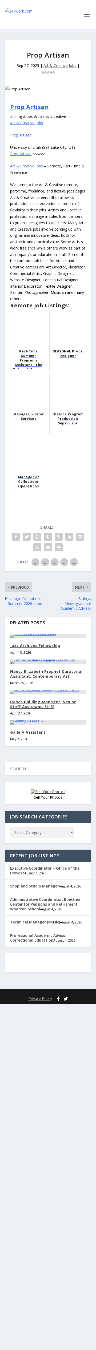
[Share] (16, 536)
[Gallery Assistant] (48, 722)
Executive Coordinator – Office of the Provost (44, 870)
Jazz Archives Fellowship (35, 645)
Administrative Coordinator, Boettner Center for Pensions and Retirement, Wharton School (45, 904)
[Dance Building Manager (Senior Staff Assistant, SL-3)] (48, 692)
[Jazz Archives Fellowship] (48, 636)
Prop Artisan (29, 107)
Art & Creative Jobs (59, 65)
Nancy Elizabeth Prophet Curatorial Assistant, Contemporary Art (46, 674)
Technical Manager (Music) (35, 922)
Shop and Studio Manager (34, 886)
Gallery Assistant (28, 732)
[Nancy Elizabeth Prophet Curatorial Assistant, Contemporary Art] (48, 662)
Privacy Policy (40, 998)
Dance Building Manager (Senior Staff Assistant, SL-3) (43, 704)
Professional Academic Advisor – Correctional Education (40, 938)
